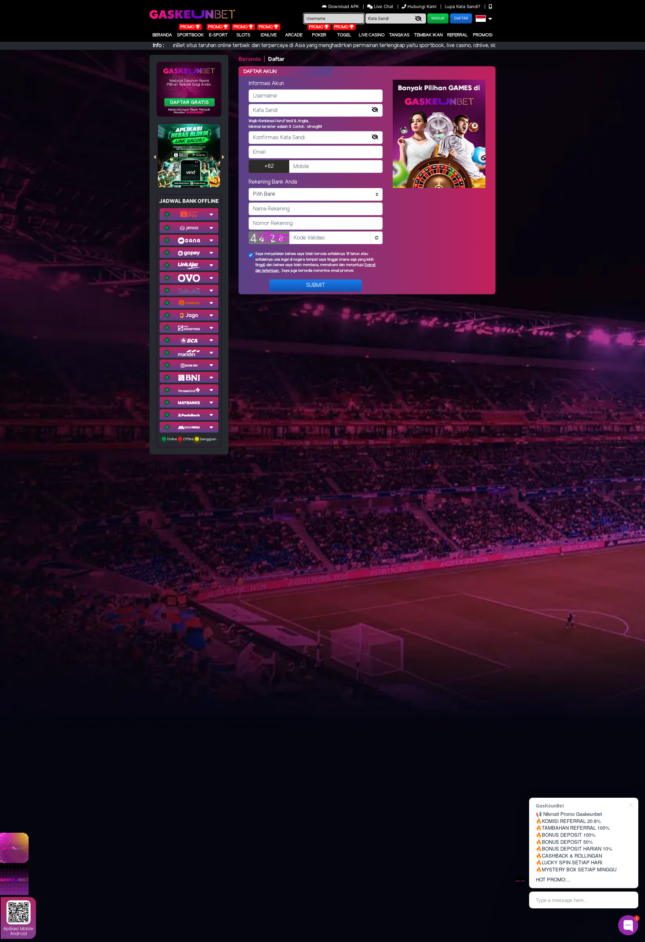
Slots (243, 35)
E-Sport (218, 35)
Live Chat (383, 6)
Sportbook (190, 35)
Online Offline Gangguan (191, 439)
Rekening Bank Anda (273, 182)
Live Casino (372, 35)
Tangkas (399, 35)
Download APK (343, 6)
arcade (293, 35)
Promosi (482, 35)
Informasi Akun (266, 83)
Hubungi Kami (422, 6)
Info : (158, 45)
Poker (319, 35)
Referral (457, 35)
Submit (315, 285)
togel (344, 35)
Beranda (162, 35)
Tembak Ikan (428, 35)
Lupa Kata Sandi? (463, 6)
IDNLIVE (268, 35)
